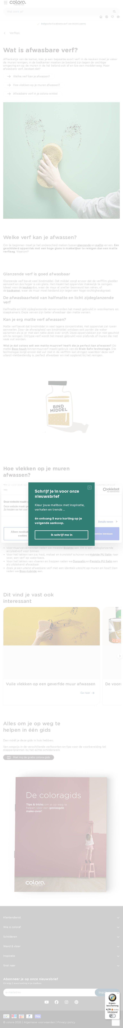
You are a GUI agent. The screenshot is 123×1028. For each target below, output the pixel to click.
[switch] (112, 1016)
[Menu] (118, 994)
